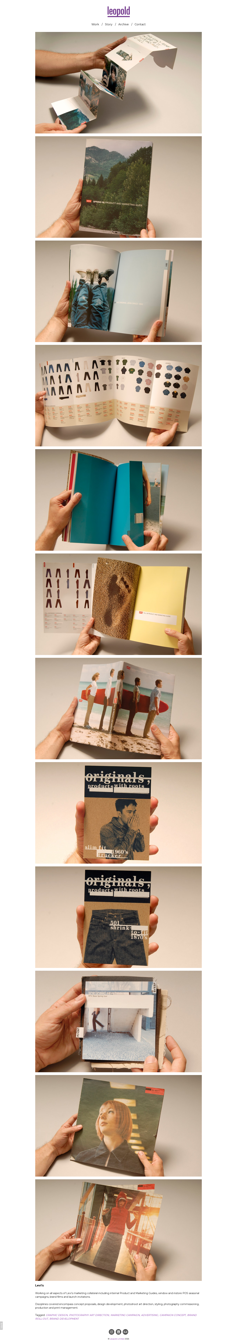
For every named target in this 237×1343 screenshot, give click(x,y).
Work (95, 24)
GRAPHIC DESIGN (57, 1315)
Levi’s (39, 1285)
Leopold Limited (117, 1339)
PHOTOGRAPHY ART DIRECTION (89, 1315)
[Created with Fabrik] (1, 1325)
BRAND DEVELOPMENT (64, 1318)
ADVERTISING (149, 1315)
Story (108, 24)
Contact (140, 24)
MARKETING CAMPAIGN (125, 1315)
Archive (123, 24)
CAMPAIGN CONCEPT (173, 1315)
